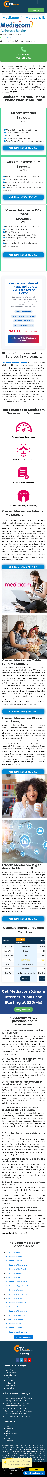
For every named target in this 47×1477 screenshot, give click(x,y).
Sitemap (9, 1441)
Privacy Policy (11, 1433)
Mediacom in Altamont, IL (16, 1265)
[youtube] (29, 1360)
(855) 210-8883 (36, 10)
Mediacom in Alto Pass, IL (16, 1269)
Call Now (25, 979)
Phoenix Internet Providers (16, 1408)
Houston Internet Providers (17, 1403)
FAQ (8, 1438)
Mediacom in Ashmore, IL (16, 1303)
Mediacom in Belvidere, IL (16, 1332)
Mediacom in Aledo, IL (15, 1257)
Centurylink (11, 1373)
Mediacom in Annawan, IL (16, 1282)
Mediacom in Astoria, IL (15, 1307)
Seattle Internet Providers (16, 1414)
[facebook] (17, 1360)
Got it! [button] (36, 1470)
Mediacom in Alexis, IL (15, 1261)
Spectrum (10, 1370)
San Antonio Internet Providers (18, 1411)
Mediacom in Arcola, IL (15, 1290)
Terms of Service (12, 1436)
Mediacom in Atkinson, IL (16, 1311)
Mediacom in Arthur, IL (15, 1298)
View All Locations (23, 1337)
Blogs (8, 1431)
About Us (10, 1428)
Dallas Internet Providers (15, 1406)
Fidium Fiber (11, 1383)
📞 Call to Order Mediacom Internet (23, 339)
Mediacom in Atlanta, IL (15, 1315)
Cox (7, 1378)
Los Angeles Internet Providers (18, 1398)
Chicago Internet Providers (16, 1401)
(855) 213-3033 (7, 38)
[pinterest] (25, 1360)
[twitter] (21, 1360)
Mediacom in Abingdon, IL (16, 1252)
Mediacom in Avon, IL (15, 1324)
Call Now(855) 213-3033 (24, 56)
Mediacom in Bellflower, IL (16, 1328)
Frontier (9, 1380)
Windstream (11, 1375)
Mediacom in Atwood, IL (16, 1319)
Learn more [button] (7, 1473)
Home (8, 1426)
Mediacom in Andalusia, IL (16, 1277)
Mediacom (10, 1386)
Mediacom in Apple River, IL (17, 1286)
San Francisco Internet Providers (19, 1416)
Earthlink (10, 1388)
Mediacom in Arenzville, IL (16, 1294)
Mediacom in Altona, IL (15, 1273)
